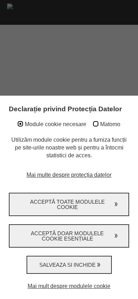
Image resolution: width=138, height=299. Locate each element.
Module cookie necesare (55, 124)
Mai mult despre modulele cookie (69, 286)
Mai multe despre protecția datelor (69, 175)
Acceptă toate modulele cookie (67, 204)
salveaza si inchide (67, 265)
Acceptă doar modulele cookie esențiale (67, 236)
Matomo (110, 124)
